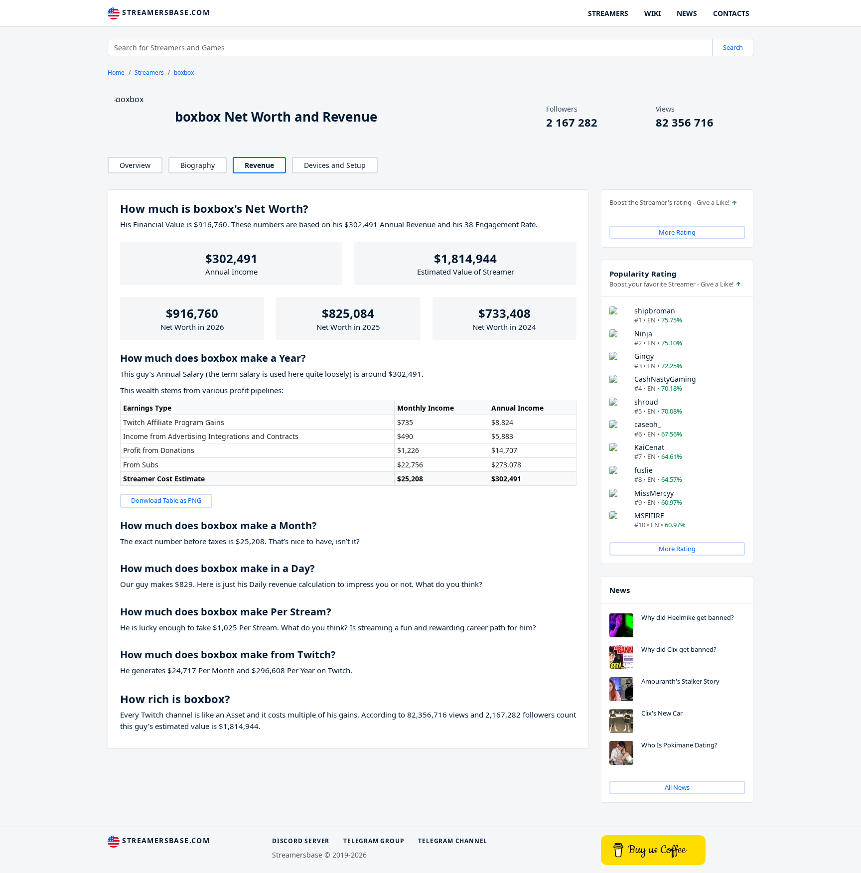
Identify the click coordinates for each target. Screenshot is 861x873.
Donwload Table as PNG (166, 500)
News (619, 590)
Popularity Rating (643, 274)
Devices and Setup (335, 165)
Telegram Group (373, 841)
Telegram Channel (452, 841)
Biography (197, 165)
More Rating (677, 232)
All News (677, 787)
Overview (135, 165)
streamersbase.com (165, 12)
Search (733, 47)
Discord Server (300, 841)
